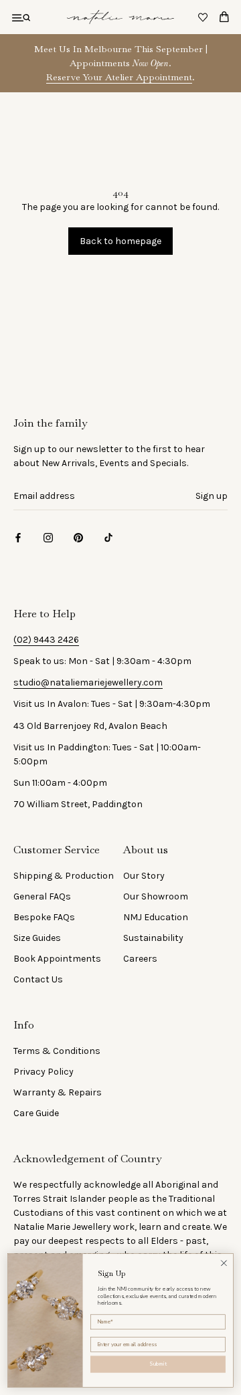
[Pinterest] (78, 537)
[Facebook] (18, 537)
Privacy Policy (43, 1071)
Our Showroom (155, 896)
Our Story (144, 875)
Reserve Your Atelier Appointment (119, 77)
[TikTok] (108, 537)
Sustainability (153, 938)
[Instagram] (48, 537)
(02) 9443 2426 (46, 639)
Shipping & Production (63, 875)
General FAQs (42, 896)
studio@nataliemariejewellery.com (88, 682)
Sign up (211, 496)
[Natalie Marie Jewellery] (120, 17)
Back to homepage (120, 241)
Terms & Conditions (56, 1051)
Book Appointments (57, 958)
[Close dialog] (224, 1263)
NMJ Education (155, 917)
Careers (140, 958)
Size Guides (37, 938)
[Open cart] (224, 16)
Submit (158, 1364)
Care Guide (36, 1113)
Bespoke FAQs (44, 917)
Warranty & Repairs (57, 1092)
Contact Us (38, 979)
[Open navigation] (21, 16)
